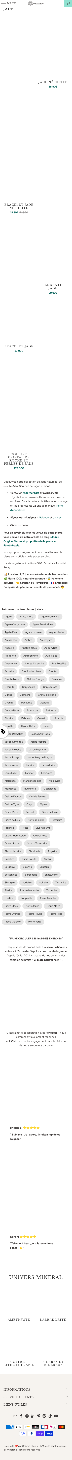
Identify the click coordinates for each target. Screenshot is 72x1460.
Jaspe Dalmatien (14, 733)
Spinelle (43, 882)
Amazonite (11, 640)
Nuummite (30, 788)
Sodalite (26, 882)
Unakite (9, 898)
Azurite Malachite (34, 663)
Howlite (9, 726)
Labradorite (48, 765)
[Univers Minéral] (36, 3)
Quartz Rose (40, 835)
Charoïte (9, 686)
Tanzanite (60, 882)
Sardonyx (10, 866)
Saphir (47, 859)
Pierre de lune (12, 819)
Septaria (44, 866)
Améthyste (46, 640)
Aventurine (11, 663)
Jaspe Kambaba (14, 741)
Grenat (41, 718)
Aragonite (10, 655)
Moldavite (54, 780)
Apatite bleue (29, 647)
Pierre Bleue (11, 905)
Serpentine (31, 874)
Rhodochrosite (13, 851)
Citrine (8, 694)
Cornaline (25, 694)
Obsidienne (50, 788)
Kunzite (30, 765)
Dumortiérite (12, 710)
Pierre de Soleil (35, 819)
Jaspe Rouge (12, 757)
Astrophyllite (30, 655)
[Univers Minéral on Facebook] (21, 1416)
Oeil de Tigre (12, 804)
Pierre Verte (34, 921)
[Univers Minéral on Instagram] (27, 1416)
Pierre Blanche (48, 898)
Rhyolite (52, 851)
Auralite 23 (51, 655)
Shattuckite (51, 874)
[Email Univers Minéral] (15, 1416)
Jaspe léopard (38, 741)
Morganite (10, 788)
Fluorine (9, 718)
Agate (8, 616)
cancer (57, 517)
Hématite (58, 718)
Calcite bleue (12, 679)
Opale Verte (11, 812)
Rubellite (9, 859)
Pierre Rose (56, 913)
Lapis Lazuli (11, 773)
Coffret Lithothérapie (19, 1347)
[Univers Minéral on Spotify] (44, 1416)
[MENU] (2, 3)
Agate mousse (33, 632)
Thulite (8, 890)
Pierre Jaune (32, 905)
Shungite (10, 882)
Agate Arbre (26, 616)
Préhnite (9, 827)
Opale (43, 804)
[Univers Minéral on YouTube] (56, 1416)
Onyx (29, 804)
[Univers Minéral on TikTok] (50, 1416)
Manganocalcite (32, 780)
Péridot (30, 812)
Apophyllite (50, 647)
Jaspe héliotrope (40, 733)
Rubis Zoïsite (29, 859)
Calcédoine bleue (31, 671)
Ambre (28, 640)
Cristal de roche (47, 694)
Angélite (9, 647)
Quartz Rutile (12, 843)
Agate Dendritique (42, 624)
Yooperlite (26, 898)
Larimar (29, 773)
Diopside (44, 702)
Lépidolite (46, 773)
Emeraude (32, 710)
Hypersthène (28, 726)
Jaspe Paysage (37, 749)
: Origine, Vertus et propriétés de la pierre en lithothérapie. (31, 541)
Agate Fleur (11, 632)
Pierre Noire (53, 905)
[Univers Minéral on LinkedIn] (32, 1416)
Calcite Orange (35, 679)
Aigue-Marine (56, 632)
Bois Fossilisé (59, 663)
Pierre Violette (13, 921)
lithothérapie (31, 492)
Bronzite (9, 671)
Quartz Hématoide (15, 835)
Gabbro (25, 718)
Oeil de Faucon (13, 796)
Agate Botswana (50, 616)
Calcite (52, 671)
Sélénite (27, 866)
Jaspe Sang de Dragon (39, 757)
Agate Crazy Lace (15, 624)
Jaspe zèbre (11, 765)
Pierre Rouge (35, 913)
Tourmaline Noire (29, 890)
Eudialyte (51, 710)
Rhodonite (34, 851)
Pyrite (25, 827)
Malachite (10, 780)
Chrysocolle (28, 686)
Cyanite (9, 702)
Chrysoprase (50, 686)
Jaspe (46, 726)
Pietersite (57, 819)
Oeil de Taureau (37, 796)
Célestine (57, 679)
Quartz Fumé (43, 827)
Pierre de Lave (50, 812)
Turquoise (51, 890)
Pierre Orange (12, 913)
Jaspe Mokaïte (13, 749)
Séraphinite (11, 874)
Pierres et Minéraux (53, 1347)
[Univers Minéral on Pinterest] (38, 1416)
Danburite (26, 702)
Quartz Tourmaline (37, 843)
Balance (44, 517)
